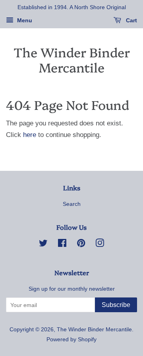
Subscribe (116, 304)
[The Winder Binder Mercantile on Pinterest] (81, 244)
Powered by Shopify (71, 339)
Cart (130, 20)
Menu (23, 20)
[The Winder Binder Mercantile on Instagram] (99, 244)
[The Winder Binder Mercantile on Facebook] (62, 244)
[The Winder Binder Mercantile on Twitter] (43, 244)
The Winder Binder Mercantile (72, 59)
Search (72, 204)
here (29, 135)
